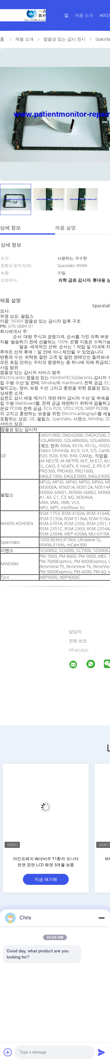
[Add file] (8, 1052)
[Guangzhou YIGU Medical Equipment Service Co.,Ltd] (77, 665)
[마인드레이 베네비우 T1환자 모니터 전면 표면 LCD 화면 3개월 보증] (46, 806)
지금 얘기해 (46, 879)
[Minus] (101, 917)
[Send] (101, 1052)
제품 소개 (84, 15)
